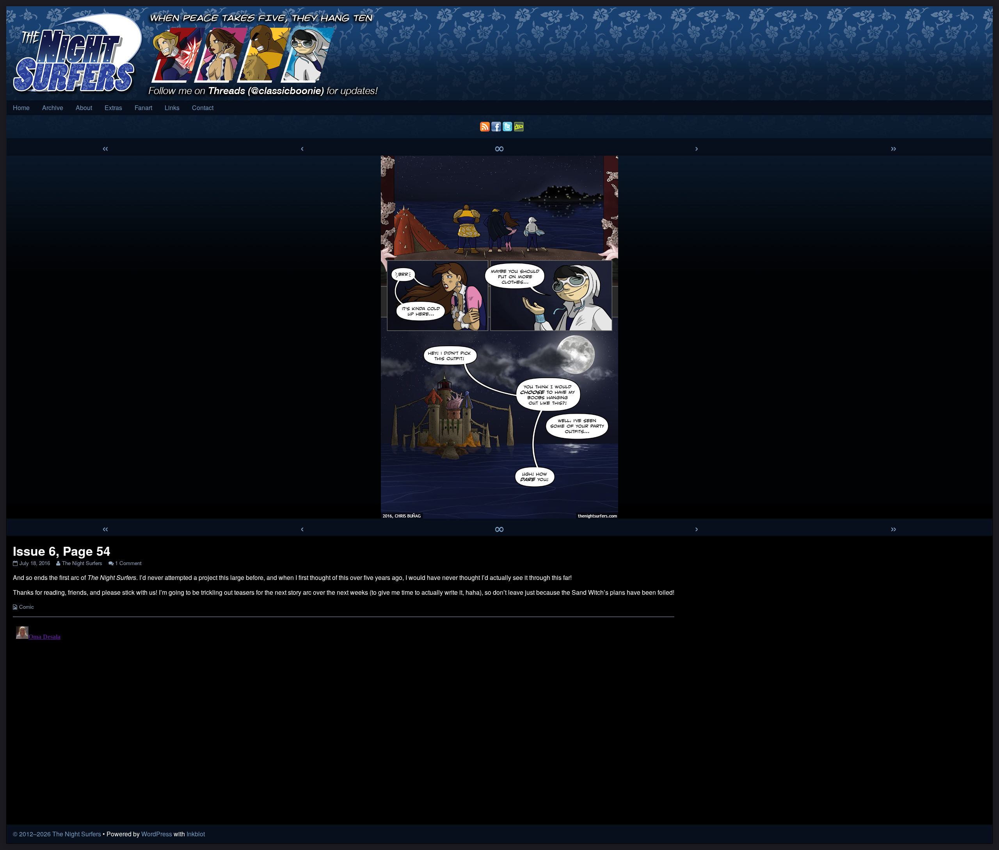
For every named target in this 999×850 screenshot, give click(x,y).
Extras (113, 107)
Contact (202, 107)
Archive (52, 107)
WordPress (156, 833)
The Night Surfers (82, 563)
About (84, 107)
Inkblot (196, 833)
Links (172, 107)
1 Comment (128, 563)
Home (21, 107)
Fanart (143, 107)
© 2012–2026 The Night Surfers (57, 833)
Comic (26, 606)
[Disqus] (343, 720)
